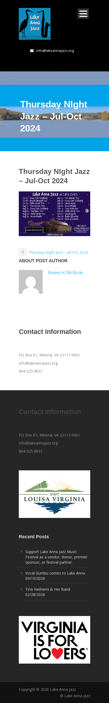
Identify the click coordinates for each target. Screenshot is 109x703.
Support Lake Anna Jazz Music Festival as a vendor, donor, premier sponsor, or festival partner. (56, 557)
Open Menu (83, 13)
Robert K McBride (65, 272)
